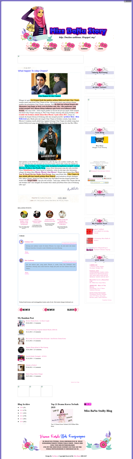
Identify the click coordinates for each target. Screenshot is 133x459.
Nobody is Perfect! (31, 365)
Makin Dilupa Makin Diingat (34, 374)
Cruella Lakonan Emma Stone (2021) (37, 221)
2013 (21, 419)
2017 (35, 200)
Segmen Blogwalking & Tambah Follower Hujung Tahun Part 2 (101, 249)
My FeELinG (60, 200)
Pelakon (66, 200)
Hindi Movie (52, 200)
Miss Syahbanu (29, 260)
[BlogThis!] (60, 198)
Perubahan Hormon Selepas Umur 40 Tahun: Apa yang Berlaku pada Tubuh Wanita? (98, 296)
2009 (21, 407)
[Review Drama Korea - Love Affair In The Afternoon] (24, 217)
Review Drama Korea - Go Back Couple (37, 321)
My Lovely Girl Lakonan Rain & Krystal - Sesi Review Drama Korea (46, 338)
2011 (21, 413)
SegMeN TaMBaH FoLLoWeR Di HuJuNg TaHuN (101, 231)
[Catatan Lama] (73, 311)
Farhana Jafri (29, 242)
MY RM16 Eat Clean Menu (98, 282)
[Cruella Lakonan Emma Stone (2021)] (37, 217)
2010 (21, 410)
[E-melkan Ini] (59, 198)
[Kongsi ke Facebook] (64, 198)
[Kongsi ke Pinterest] (65, 198)
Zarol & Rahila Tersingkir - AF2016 (36, 356)
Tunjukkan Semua (106, 300)
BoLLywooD (40, 200)
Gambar (47, 200)
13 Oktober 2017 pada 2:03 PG (69, 261)
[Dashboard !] (127, 2)
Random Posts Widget (75, 382)
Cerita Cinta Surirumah (98, 293)
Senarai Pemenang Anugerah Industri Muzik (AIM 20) (41, 329)
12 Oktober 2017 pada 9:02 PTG (69, 242)
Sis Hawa (55, 456)
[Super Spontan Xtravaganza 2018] (49, 217)
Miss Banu (77, 456)
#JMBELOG (93, 265)
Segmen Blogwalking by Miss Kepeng (37, 347)
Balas (26, 252)
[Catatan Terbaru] (24, 311)
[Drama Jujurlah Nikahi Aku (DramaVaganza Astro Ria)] (62, 217)
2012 (21, 416)
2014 (21, 421)
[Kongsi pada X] (62, 198)
